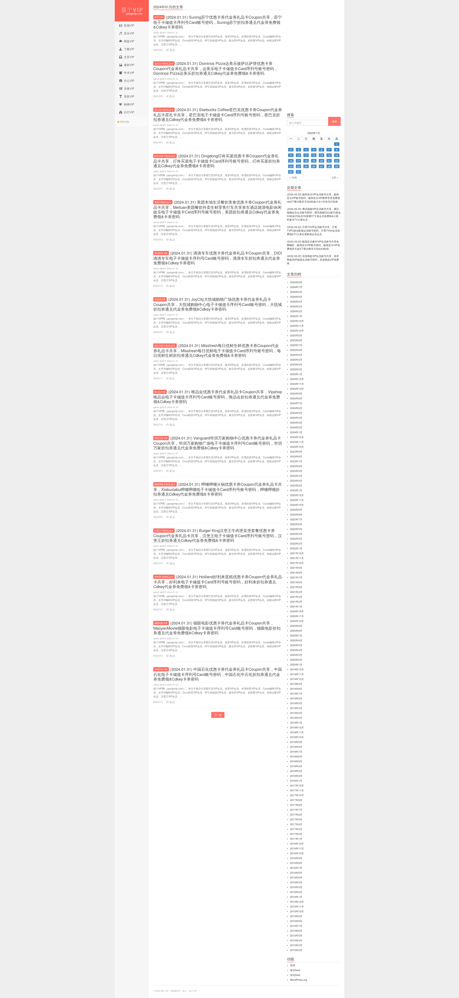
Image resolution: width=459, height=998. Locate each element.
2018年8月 (296, 746)
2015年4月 (296, 940)
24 (298, 166)
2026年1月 (296, 316)
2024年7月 (296, 403)
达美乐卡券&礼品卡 (164, 63)
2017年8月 (296, 805)
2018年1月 (296, 780)
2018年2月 (296, 776)
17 (298, 161)
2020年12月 (297, 611)
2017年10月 (297, 795)
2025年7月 (296, 345)
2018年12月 (297, 727)
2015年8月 (296, 921)
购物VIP (129, 104)
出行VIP (129, 112)
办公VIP (129, 81)
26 (313, 166)
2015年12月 (297, 901)
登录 (292, 965)
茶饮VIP (129, 96)
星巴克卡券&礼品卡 (164, 109)
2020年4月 (296, 650)
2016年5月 (296, 877)
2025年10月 (297, 330)
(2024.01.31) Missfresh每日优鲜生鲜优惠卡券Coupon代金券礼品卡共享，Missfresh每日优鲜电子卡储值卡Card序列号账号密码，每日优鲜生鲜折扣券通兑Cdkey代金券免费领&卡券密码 (217, 350)
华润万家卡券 (161, 437)
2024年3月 (296, 422)
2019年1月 (296, 722)
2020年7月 (296, 635)
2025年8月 (296, 340)
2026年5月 (296, 296)
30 (290, 172)
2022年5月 (296, 529)
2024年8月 (296, 398)
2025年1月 (296, 374)
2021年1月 (296, 606)
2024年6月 (296, 408)
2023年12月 (297, 437)
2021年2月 (296, 601)
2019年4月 (296, 708)
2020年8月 (296, 630)
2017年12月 (297, 785)
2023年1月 (296, 490)
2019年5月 (296, 703)
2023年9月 (296, 451)
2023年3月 (296, 480)
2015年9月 (296, 916)
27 (321, 166)
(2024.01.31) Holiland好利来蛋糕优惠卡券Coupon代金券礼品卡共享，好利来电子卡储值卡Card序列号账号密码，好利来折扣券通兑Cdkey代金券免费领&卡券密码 (217, 581)
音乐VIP (129, 33)
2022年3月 (296, 538)
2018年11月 (297, 732)
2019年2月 (296, 717)
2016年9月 (296, 858)
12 (313, 155)
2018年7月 (296, 751)
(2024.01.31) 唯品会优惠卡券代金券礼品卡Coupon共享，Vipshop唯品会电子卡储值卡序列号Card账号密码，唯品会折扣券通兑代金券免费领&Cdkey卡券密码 (217, 396)
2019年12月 (297, 669)
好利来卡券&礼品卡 (164, 576)
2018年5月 (296, 761)
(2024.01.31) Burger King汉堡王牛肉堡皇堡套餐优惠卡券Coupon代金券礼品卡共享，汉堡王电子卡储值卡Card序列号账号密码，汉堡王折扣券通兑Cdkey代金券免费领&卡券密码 (217, 535)
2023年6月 (296, 466)
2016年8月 (296, 863)
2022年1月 (296, 548)
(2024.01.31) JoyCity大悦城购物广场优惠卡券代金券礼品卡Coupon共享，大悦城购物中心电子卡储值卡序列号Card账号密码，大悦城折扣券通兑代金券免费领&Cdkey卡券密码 (217, 304)
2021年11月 (297, 558)
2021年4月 (296, 592)
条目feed (295, 970)
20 (321, 161)
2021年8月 (296, 572)
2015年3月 (296, 945)
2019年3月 (296, 713)
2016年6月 (296, 872)
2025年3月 (296, 364)
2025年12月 (297, 321)
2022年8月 (296, 514)
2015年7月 (296, 926)
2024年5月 (296, 413)
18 (306, 161)
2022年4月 (296, 534)
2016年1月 (296, 897)
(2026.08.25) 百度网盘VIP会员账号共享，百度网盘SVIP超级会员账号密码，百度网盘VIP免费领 (313, 259)
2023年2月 (296, 485)
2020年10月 (297, 621)
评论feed (295, 975)
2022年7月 (296, 519)
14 (329, 155)
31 (298, 172)
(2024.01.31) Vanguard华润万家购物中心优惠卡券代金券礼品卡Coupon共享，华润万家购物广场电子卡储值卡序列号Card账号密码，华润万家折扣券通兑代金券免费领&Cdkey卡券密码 (217, 442)
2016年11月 (297, 848)
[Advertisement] (314, 57)
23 (290, 166)
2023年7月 (296, 461)
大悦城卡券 (160, 299)
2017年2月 (296, 834)
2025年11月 (297, 325)
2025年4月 (296, 359)
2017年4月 (296, 824)
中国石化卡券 (161, 669)
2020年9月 (296, 626)
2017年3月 (296, 829)
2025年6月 (296, 350)
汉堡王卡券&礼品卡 (164, 530)
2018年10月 (297, 737)
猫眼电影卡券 (161, 622)
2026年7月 (296, 287)
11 (306, 155)
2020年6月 (296, 640)
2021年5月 (296, 587)
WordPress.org (298, 980)
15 (336, 155)
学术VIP (129, 73)
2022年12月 (297, 495)
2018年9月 (296, 742)
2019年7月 (296, 693)
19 (313, 161)
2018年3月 (296, 771)
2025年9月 (296, 335)
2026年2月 (296, 311)
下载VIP (129, 49)
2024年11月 (297, 384)
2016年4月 (296, 882)
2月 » (335, 177)
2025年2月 (296, 369)
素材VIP (129, 65)
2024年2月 (296, 427)
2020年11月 (297, 616)
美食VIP (129, 88)
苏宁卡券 (159, 17)
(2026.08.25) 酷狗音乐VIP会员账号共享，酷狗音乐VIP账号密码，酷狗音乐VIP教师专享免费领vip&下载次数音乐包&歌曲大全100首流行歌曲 (313, 198)
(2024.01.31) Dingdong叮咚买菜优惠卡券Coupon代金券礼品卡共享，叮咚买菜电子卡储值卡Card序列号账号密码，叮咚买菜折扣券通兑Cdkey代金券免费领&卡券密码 (216, 160)
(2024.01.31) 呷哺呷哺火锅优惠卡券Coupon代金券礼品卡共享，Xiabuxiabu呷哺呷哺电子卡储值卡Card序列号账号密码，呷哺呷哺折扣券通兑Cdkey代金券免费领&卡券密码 (217, 489)
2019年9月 (296, 684)
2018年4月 (296, 766)
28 (329, 166)
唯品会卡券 (160, 391)
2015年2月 (296, 950)
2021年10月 (297, 563)
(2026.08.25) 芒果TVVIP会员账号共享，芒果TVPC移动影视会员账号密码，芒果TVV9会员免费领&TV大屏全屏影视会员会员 (313, 230)
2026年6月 (296, 292)
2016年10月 (297, 853)
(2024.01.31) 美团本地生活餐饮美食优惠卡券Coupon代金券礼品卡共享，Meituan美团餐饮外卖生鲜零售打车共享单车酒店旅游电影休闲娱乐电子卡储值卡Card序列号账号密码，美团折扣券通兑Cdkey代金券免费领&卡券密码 (217, 209)
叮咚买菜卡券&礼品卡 (165, 155)
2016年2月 (296, 892)
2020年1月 (296, 664)
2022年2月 (296, 543)
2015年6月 (296, 930)
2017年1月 (296, 838)
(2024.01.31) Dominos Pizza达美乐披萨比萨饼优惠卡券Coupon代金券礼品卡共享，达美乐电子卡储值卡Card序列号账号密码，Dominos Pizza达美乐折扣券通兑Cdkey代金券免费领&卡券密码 (215, 68)
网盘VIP (129, 41)
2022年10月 (297, 505)
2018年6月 (296, 756)
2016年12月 (297, 843)
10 (298, 155)
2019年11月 (297, 674)
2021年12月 (297, 553)
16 (290, 161)
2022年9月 (296, 509)
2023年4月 (296, 475)
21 (329, 161)
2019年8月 (296, 688)
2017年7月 (296, 809)
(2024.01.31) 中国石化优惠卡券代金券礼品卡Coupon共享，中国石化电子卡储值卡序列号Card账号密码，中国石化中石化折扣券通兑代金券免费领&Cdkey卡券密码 (217, 674)
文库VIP (129, 57)
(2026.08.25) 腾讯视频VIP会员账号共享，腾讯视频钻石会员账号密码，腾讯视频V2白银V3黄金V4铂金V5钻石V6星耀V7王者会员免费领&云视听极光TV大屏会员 (314, 214)
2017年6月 (296, 814)
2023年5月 (296, 471)
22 (336, 161)
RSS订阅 (124, 121)
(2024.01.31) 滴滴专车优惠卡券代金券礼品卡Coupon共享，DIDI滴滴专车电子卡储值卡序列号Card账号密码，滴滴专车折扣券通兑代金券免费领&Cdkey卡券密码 (217, 257)
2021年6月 (296, 582)
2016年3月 (296, 887)
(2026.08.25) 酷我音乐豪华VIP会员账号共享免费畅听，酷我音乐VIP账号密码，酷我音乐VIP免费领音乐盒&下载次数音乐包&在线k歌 (313, 245)
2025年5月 (296, 355)
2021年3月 (296, 596)
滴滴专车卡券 (161, 253)
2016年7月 (296, 867)
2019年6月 (296, 698)
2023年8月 (296, 456)
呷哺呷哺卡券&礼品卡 (165, 484)
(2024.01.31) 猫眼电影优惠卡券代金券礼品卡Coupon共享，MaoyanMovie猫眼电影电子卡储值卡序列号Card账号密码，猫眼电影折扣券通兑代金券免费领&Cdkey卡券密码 (217, 627)
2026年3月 (296, 306)
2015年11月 (297, 906)
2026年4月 (296, 301)
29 (336, 166)
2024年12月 (297, 379)
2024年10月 (297, 388)
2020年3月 (296, 655)
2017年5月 (296, 819)
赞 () (172, 49)
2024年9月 (296, 393)
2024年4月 (296, 417)
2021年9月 (296, 567)
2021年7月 (296, 577)
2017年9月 (296, 800)
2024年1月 (296, 432)
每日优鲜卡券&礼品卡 (165, 345)
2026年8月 (296, 282)
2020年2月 (296, 659)
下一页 (218, 715)
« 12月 (293, 177)
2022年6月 (296, 524)
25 (306, 166)
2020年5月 (296, 645)
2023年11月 (297, 442)
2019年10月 (297, 679)
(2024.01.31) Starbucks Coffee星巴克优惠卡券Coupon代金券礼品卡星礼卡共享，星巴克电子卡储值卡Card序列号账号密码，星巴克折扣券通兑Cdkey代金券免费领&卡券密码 (217, 114)
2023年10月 (297, 446)
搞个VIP (132, 11)
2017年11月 (297, 790)
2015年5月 (296, 935)
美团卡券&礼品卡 (163, 202)
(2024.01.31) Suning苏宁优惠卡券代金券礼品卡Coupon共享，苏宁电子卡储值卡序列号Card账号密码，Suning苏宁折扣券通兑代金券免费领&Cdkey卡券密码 (217, 22)
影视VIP (129, 25)
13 (321, 155)
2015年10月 (297, 911)
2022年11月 (297, 500)
